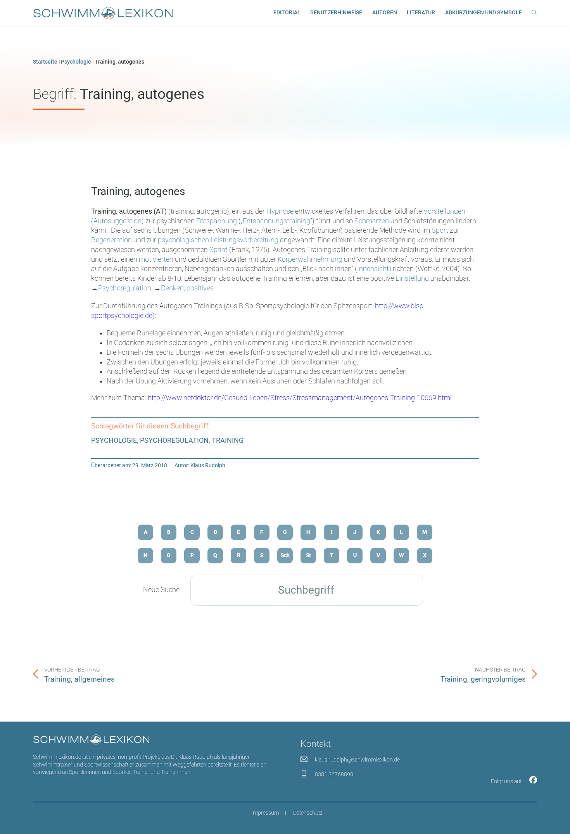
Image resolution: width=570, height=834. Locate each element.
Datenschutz (308, 813)
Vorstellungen (444, 211)
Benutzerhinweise (336, 12)
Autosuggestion (117, 221)
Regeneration (111, 240)
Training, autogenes (138, 191)
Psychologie (76, 62)
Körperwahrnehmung (310, 259)
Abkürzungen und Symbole (483, 12)
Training (228, 440)
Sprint (218, 250)
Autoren (384, 12)
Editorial (287, 12)
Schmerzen (371, 221)
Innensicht (373, 269)
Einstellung (412, 278)
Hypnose (280, 211)
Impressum (265, 813)
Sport (440, 230)
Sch (285, 555)
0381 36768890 (334, 774)
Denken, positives (187, 288)
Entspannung (216, 221)
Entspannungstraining (276, 221)
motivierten (156, 259)
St (308, 555)
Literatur (421, 12)
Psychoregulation (124, 288)
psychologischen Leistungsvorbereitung (218, 240)
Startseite (45, 62)
